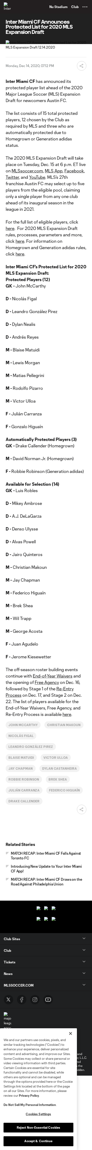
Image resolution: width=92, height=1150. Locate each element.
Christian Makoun (63, 725)
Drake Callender (24, 801)
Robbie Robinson (23, 779)
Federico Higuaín (64, 790)
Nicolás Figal (20, 735)
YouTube (37, 177)
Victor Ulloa (55, 757)
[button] (85, 7)
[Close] (70, 1033)
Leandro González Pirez (30, 746)
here (10, 228)
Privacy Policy (29, 1095)
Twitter (12, 177)
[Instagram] (35, 999)
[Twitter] (8, 999)
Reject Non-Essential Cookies (38, 1127)
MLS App (54, 170)
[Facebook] (21, 999)
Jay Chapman (20, 768)
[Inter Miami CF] (8, 6)
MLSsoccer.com (27, 170)
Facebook (74, 170)
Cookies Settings (38, 1114)
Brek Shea (58, 779)
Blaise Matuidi (21, 757)
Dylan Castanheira (59, 768)
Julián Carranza (24, 790)
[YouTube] (48, 999)
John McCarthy (23, 725)
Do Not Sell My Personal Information (30, 1105)
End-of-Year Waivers (52, 675)
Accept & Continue (38, 1141)
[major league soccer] (7, 1021)
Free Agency (47, 682)
